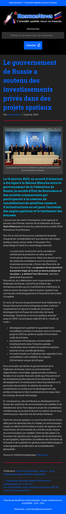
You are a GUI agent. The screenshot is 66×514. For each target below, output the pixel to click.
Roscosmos (43, 455)
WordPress (20, 500)
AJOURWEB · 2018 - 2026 (33, 503)
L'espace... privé (46, 471)
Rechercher (33, 28)
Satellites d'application (34, 474)
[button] (33, 45)
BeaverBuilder (33, 500)
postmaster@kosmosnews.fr (39, 509)
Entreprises (31, 471)
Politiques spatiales (12, 474)
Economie (20, 471)
